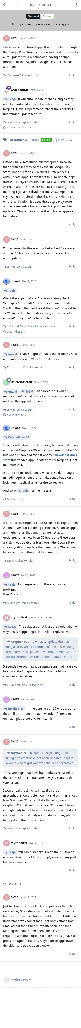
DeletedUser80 (18, 437)
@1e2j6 (23, 491)
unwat (12, 354)
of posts (39, 5)
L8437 (12, 627)
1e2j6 (12, 99)
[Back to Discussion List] (4, 5)
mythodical (16, 709)
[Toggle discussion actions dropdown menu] (77, 5)
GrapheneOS (20, 642)
